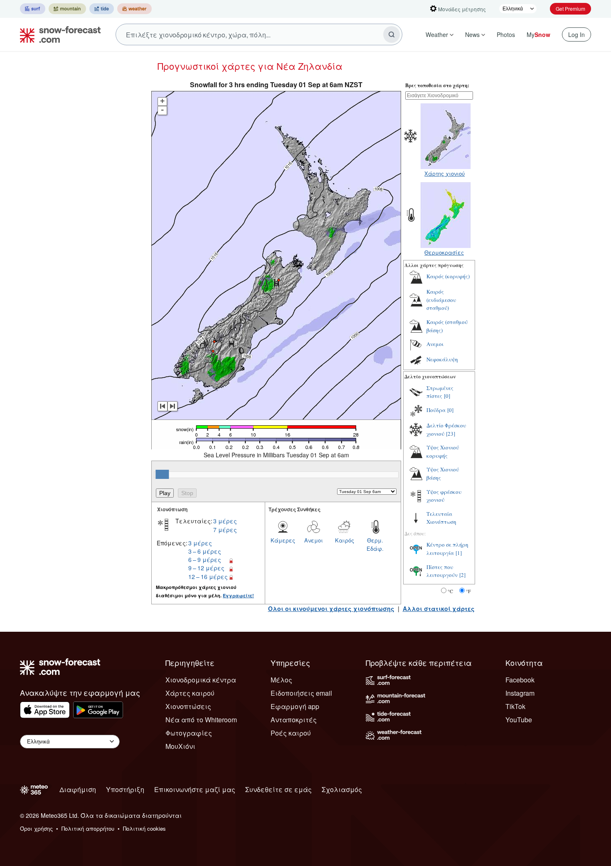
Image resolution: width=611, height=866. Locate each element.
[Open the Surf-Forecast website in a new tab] (32, 8)
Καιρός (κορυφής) (448, 276)
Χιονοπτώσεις (188, 706)
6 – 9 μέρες (204, 559)
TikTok (515, 706)
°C (450, 591)
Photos (506, 34)
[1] (459, 553)
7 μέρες (225, 529)
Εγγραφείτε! (238, 595)
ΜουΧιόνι (180, 746)
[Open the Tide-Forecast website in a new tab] (101, 8)
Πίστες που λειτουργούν (442, 571)
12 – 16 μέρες (208, 576)
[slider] (162, 474)
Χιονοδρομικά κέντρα (200, 679)
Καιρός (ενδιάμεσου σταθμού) (441, 300)
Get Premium (570, 8)
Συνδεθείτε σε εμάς (278, 789)
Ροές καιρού (291, 733)
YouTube (518, 719)
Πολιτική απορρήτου (88, 828)
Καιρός (344, 540)
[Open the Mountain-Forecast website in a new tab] (67, 8)
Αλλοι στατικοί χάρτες (439, 608)
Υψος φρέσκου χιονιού (443, 496)
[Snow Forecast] (58, 34)
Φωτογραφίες (188, 733)
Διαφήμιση (77, 789)
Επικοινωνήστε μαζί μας (194, 789)
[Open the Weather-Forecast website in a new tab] (134, 8)
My (538, 34)
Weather (437, 34)
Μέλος (281, 679)
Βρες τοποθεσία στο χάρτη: (437, 85)
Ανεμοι (313, 540)
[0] (447, 396)
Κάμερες (283, 540)
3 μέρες (225, 521)
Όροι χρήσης (36, 828)
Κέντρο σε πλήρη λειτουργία (447, 549)
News (472, 34)
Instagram (520, 693)
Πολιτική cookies (144, 828)
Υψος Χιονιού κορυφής (442, 451)
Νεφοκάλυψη (442, 359)
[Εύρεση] (391, 34)
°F (468, 591)
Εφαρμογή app (295, 706)
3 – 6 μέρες (204, 551)
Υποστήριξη (125, 789)
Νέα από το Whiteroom (201, 719)
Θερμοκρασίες (444, 252)
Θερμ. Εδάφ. (375, 544)
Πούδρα (436, 410)
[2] (462, 575)
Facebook (520, 679)
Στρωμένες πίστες (439, 392)
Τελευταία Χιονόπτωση (441, 518)
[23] (450, 433)
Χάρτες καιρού (189, 693)
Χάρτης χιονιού (444, 173)
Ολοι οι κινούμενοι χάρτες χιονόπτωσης (331, 608)
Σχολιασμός (342, 789)
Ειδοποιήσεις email (301, 693)
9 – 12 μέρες (206, 568)
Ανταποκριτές (294, 719)
